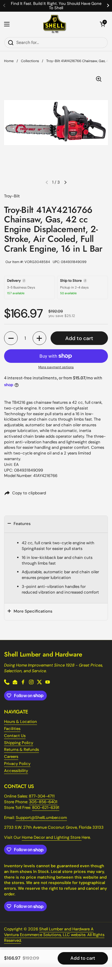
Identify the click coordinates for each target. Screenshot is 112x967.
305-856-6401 (43, 802)
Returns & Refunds (21, 749)
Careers (11, 756)
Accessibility (16, 770)
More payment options (56, 367)
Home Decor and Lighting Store (52, 837)
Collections (30, 61)
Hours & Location (20, 721)
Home (9, 61)
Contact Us (15, 735)
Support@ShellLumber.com (41, 817)
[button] (102, 24)
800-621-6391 (45, 807)
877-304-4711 (42, 796)
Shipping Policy (18, 742)
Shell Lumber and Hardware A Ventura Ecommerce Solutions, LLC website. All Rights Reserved (54, 934)
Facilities (12, 728)
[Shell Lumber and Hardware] (55, 24)
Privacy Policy (17, 763)
